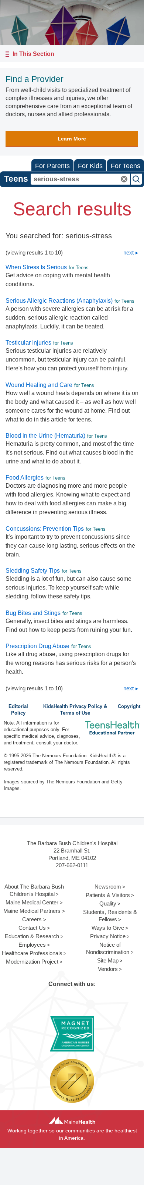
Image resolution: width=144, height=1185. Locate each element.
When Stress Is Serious (36, 267)
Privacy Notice (108, 936)
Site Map (108, 960)
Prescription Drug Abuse (37, 646)
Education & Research (32, 936)
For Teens (125, 166)
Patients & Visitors (108, 895)
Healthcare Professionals (32, 953)
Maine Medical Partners (32, 911)
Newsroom (108, 886)
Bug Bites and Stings (33, 613)
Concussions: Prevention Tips (45, 529)
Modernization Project (32, 961)
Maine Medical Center (32, 902)
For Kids (90, 166)
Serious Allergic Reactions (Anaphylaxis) (59, 301)
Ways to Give (108, 928)
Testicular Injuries (28, 342)
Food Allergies (25, 477)
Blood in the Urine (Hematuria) (45, 436)
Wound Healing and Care (39, 385)
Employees (32, 945)
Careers (32, 919)
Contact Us (32, 928)
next (128, 252)
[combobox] (80, 179)
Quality (107, 903)
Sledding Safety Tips (33, 570)
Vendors (108, 969)
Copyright (129, 706)
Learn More (72, 139)
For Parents (52, 166)
